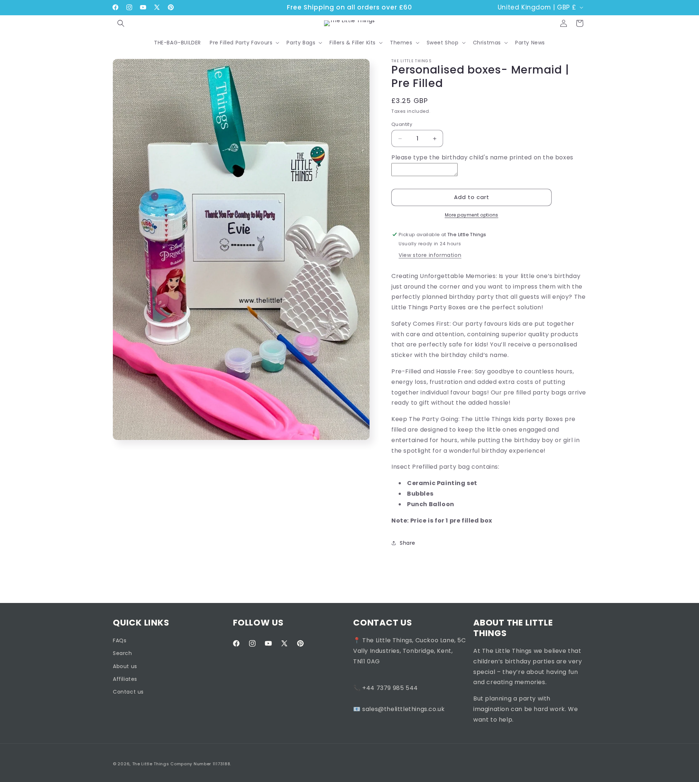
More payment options (471, 215)
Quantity (401, 124)
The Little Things (150, 764)
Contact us (128, 691)
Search (122, 653)
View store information (430, 255)
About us (125, 666)
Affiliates (125, 679)
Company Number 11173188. (200, 764)
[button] (121, 23)
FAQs (119, 640)
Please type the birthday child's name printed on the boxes (482, 157)
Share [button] (407, 543)
